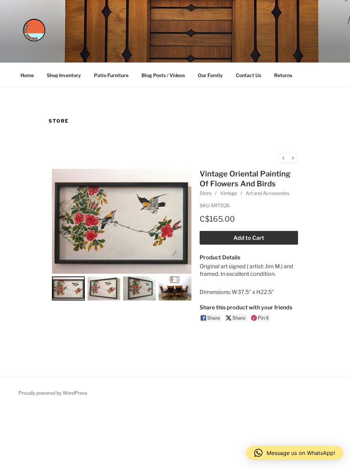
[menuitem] (283, 158)
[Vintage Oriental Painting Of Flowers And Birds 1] (104, 288)
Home (27, 75)
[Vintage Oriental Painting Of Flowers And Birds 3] (175, 288)
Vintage (228, 193)
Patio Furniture (111, 75)
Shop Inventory (64, 75)
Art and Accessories (268, 193)
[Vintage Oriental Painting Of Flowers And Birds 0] (68, 288)
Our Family (210, 75)
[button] (294, 453)
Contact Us (248, 75)
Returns (283, 75)
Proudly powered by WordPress (52, 393)
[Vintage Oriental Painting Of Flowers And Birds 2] (139, 288)
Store (206, 193)
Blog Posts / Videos (163, 75)
